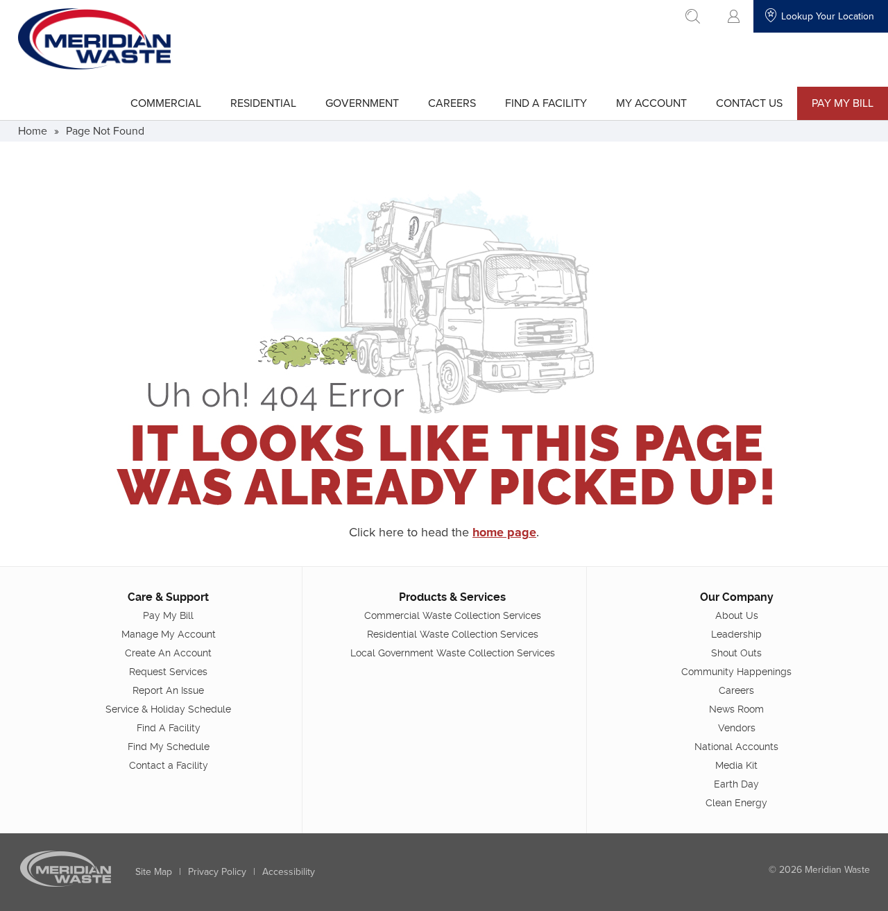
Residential (263, 102)
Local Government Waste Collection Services (452, 652)
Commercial (165, 102)
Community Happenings (736, 671)
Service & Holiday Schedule (168, 709)
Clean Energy (736, 802)
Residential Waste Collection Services (452, 634)
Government (362, 102)
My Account (651, 102)
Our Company (737, 597)
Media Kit (736, 765)
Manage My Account (168, 634)
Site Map (153, 871)
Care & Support (168, 597)
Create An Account (168, 652)
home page (504, 532)
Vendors (736, 727)
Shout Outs (736, 652)
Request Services (168, 671)
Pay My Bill (842, 102)
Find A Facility (546, 102)
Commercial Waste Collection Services (452, 615)
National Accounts (736, 746)
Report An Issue (168, 690)
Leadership (736, 634)
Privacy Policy (217, 871)
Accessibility (288, 871)
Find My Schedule (169, 746)
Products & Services (452, 597)
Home (32, 130)
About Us (736, 615)
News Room (736, 709)
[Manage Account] (733, 16)
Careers (452, 102)
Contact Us (749, 102)
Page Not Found (105, 130)
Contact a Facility (168, 765)
